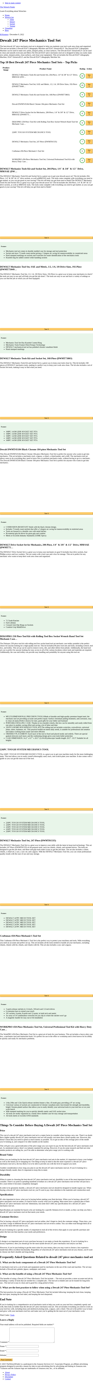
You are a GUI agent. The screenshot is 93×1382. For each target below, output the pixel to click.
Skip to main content (13, 3)
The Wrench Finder (7, 7)
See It (89, 76)
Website (3, 1355)
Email (3, 1351)
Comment (4, 1342)
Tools (12, 1315)
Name (3, 1346)
